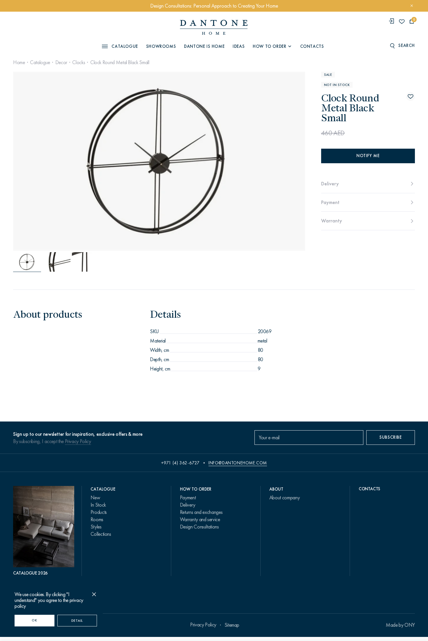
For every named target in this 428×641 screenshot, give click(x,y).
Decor (61, 62)
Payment (188, 497)
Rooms (97, 519)
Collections (101, 534)
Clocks (78, 62)
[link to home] (213, 27)
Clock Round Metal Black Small (119, 62)
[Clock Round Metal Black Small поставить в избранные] (410, 96)
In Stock (98, 505)
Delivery (187, 505)
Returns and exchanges (201, 512)
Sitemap (231, 625)
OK (34, 620)
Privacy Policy (78, 441)
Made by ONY (400, 625)
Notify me (367, 155)
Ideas (239, 46)
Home (19, 62)
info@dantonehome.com (237, 463)
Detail (77, 621)
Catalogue (40, 62)
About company (284, 497)
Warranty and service (200, 519)
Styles (96, 527)
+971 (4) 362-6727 (180, 463)
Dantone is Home (204, 46)
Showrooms (161, 46)
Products (99, 512)
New (95, 497)
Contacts (312, 46)
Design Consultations (199, 527)
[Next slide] (261, 161)
